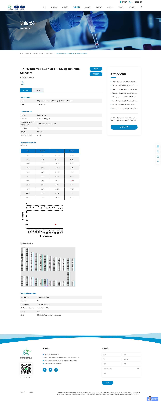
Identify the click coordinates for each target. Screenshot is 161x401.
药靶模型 (65, 7)
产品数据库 (38, 90)
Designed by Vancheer (133, 394)
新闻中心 (99, 7)
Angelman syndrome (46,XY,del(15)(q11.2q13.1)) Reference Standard (134, 120)
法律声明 (22, 392)
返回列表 (123, 127)
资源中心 (110, 7)
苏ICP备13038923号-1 (100, 392)
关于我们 (121, 7)
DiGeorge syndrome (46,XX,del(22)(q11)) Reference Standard (132, 118)
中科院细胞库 (128, 392)
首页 (44, 7)
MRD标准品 (123, 394)
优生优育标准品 (38, 53)
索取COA (96, 74)
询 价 (96, 69)
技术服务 (88, 7)
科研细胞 (54, 7)
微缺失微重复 (50, 53)
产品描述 (25, 90)
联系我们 (132, 7)
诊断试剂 (76, 7)
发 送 (107, 382)
